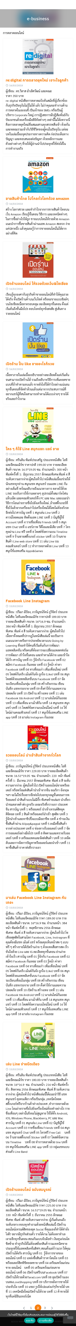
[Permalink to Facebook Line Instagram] (38, 577)
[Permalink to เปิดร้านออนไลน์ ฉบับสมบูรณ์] (38, 1172)
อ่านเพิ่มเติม (45, 1320)
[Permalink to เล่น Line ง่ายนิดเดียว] (38, 1040)
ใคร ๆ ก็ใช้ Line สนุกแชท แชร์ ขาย (32, 449)
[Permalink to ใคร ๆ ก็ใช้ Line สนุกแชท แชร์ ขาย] (38, 425)
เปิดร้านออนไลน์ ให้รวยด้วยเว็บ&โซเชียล (37, 283)
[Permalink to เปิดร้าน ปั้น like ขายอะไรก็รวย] (38, 340)
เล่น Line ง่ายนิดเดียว (22, 1064)
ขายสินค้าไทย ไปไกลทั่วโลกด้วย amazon (37, 198)
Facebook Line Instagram (28, 601)
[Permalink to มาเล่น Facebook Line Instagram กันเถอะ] (38, 874)
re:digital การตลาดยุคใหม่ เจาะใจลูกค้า (37, 80)
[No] (70, 1317)
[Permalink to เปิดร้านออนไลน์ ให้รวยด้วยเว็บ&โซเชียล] (38, 259)
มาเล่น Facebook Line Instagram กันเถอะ (36, 900)
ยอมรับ (30, 1320)
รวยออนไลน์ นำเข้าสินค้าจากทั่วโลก (33, 755)
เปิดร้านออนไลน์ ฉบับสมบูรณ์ (28, 1189)
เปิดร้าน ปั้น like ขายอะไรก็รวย (30, 363)
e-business (38, 18)
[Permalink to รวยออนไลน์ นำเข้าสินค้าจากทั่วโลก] (38, 737)
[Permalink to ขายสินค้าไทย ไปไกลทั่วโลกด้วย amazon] (38, 175)
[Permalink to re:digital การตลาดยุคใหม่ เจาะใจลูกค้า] (38, 56)
